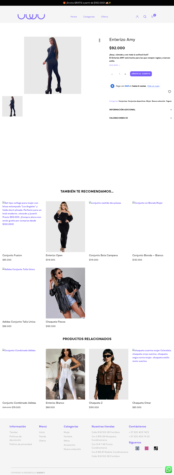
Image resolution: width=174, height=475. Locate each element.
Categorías (89, 16)
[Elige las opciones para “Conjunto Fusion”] (22, 230)
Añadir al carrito (141, 74)
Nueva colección (158, 101)
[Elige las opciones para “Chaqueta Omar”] (152, 378)
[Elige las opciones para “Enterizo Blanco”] (65, 378)
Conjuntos (123, 101)
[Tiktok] (156, 448)
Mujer (148, 101)
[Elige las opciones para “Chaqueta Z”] (108, 378)
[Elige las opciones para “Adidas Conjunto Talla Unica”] (22, 297)
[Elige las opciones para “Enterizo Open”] (65, 230)
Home (74, 16)
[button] (152, 230)
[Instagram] (146, 448)
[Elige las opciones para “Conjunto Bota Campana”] (108, 230)
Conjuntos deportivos (136, 101)
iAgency (41, 473)
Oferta (104, 16)
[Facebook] (137, 448)
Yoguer (169, 101)
